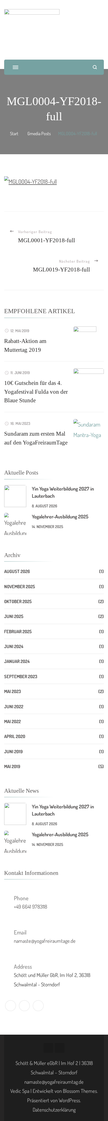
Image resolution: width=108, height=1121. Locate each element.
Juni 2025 (13, 616)
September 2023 (20, 676)
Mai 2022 (12, 721)
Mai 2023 (12, 691)
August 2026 (17, 571)
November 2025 (19, 586)
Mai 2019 (12, 766)
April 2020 (14, 736)
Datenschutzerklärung (54, 1109)
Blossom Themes (80, 1091)
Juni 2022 (13, 706)
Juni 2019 (13, 751)
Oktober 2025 (18, 601)
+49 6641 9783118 (30, 906)
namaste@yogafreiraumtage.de (45, 941)
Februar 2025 (18, 631)
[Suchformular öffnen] (95, 67)
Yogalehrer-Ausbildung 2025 (60, 516)
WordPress (69, 1100)
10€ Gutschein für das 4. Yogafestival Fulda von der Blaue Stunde (36, 392)
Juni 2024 (13, 646)
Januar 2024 (17, 661)
